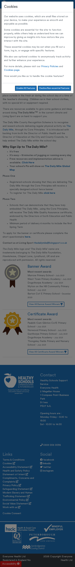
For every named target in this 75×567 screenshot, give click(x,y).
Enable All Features (26, 88)
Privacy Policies (49, 66)
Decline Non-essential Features (54, 88)
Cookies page (12, 70)
